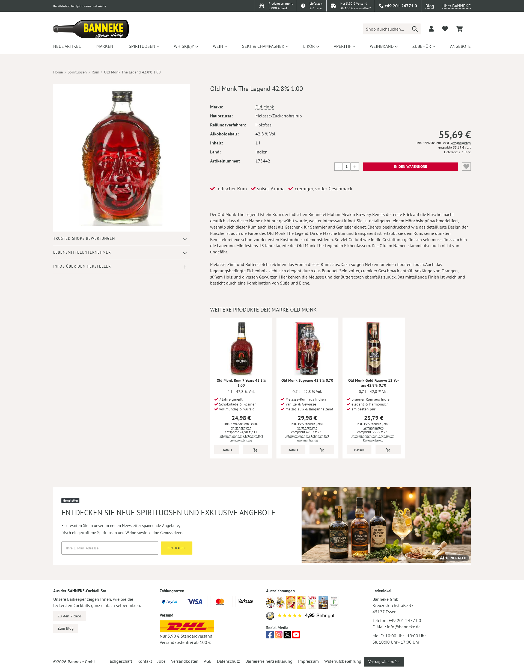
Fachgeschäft (120, 661)
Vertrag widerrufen (384, 661)
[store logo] (91, 29)
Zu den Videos (70, 616)
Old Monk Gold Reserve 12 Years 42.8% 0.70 (373, 383)
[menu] (262, 46)
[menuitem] (67, 46)
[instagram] (278, 636)
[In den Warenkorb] (255, 449)
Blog (429, 5)
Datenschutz (228, 661)
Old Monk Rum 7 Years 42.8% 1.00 (241, 383)
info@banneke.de (404, 626)
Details (227, 450)
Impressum (308, 661)
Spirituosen (77, 72)
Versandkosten (461, 143)
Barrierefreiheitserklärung (269, 661)
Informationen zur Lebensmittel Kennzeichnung (241, 438)
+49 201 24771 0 (405, 620)
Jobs (161, 661)
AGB (208, 661)
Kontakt (145, 661)
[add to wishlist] (445, 28)
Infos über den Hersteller (82, 266)
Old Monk (264, 106)
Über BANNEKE (456, 5)
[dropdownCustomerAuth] (431, 29)
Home (58, 72)
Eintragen (177, 548)
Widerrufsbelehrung (342, 661)
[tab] (121, 238)
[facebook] (270, 636)
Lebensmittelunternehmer (82, 252)
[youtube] (296, 636)
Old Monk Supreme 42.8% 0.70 (307, 380)
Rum (95, 72)
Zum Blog (66, 628)
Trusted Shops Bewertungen (84, 238)
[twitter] (287, 636)
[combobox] (392, 28)
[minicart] (459, 29)
